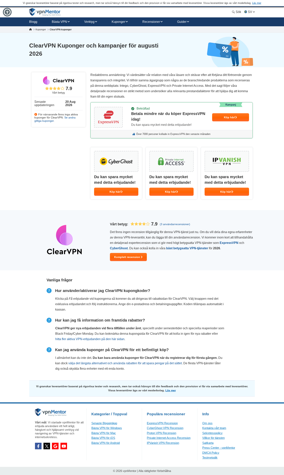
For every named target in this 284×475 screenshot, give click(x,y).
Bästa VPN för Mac (103, 433)
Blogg (33, 21)
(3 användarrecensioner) (175, 224)
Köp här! (229, 117)
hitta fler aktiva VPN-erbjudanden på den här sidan (89, 339)
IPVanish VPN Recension (163, 442)
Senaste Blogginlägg (104, 423)
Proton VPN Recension (161, 433)
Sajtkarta (207, 442)
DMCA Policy (210, 452)
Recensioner (151, 21)
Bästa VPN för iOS (103, 437)
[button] (7, 12)
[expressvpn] (172, 120)
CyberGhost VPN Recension (165, 428)
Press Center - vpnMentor (218, 447)
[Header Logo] (45, 12)
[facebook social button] (38, 446)
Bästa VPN (59, 21)
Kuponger (118, 21)
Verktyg (89, 21)
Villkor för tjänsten (213, 437)
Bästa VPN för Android (105, 442)
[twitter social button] (46, 446)
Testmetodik (210, 457)
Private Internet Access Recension (168, 437)
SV (250, 12)
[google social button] (55, 446)
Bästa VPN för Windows (106, 428)
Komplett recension (127, 257)
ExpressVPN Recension (162, 423)
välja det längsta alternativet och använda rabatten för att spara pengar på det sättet (125, 363)
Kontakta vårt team (214, 428)
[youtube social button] (63, 446)
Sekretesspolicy (212, 433)
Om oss (207, 423)
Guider (181, 21)
